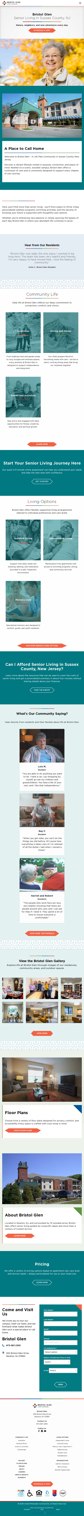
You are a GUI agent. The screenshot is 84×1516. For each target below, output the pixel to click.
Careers (21, 1472)
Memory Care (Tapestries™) (62, 1446)
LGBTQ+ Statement (62, 1464)
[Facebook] (39, 1431)
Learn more (42, 444)
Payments (22, 1477)
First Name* (48, 1310)
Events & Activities (21, 1446)
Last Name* (48, 1319)
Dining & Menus (21, 1443)
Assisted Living (62, 1443)
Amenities (21, 1440)
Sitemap (50, 1513)
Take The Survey (42, 690)
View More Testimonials (42, 933)
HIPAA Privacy (62, 1467)
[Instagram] (42, 1431)
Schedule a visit (42, 30)
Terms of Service (50, 1509)
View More (42, 1033)
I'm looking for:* (50, 1348)
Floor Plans (22, 1463)
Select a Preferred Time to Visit (57, 1358)
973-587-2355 (13, 1345)
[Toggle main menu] (80, 3)
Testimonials (21, 1449)
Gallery (21, 1460)
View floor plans (23, 1131)
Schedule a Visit (42, 1484)
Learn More (20, 1236)
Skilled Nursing (62, 1449)
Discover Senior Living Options (42, 646)
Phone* (47, 1339)
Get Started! (42, 482)
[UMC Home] (11, 3)
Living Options (62, 1437)
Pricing (22, 1466)
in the (46, 1370)
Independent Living (62, 1440)
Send (60, 1385)
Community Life (21, 1437)
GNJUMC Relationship (62, 1470)
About (21, 1469)
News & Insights (21, 1475)
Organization (62, 1460)
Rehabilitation (62, 1456)
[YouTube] (45, 1431)
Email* (46, 1329)
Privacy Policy (35, 1509)
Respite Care (62, 1453)
